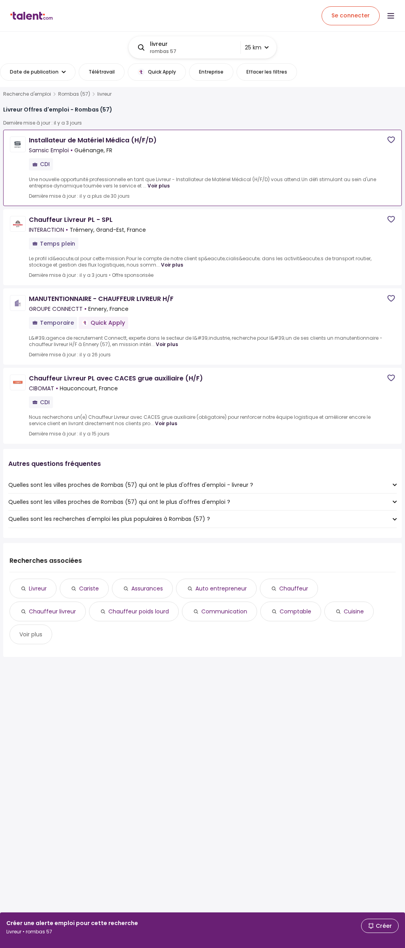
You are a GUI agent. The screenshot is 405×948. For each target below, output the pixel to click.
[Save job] (391, 139)
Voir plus (159, 185)
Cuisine (354, 611)
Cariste (89, 588)
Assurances (147, 588)
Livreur (38, 588)
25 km (253, 47)
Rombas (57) (74, 94)
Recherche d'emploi (27, 94)
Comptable (295, 611)
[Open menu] (391, 16)
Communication (224, 611)
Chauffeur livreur (52, 611)
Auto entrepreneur (221, 588)
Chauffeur (293, 588)
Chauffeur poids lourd (138, 611)
